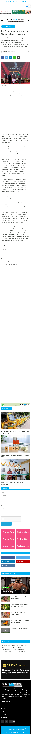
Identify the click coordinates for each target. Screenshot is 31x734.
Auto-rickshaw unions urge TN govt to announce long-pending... (15, 432)
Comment (4, 506)
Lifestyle (3, 711)
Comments (5, 488)
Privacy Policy (20, 732)
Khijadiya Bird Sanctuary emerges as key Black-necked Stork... (20, 629)
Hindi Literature (5, 705)
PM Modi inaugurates (6, 261)
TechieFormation (20, 729)
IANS (5, 51)
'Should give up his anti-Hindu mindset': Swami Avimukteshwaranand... (18, 614)
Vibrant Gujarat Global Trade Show (9, 264)
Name (2, 492)
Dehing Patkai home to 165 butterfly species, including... (20, 621)
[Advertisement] (15, 117)
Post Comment (6, 524)
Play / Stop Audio (8, 26)
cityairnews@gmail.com (7, 649)
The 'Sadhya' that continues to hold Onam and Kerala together (19, 605)
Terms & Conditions (10, 732)
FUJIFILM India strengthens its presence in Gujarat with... (13, 483)
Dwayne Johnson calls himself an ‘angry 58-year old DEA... (19, 597)
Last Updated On (15, 2)
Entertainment (5, 714)
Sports (3, 708)
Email (2, 499)
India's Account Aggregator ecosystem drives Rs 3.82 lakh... (15, 456)
